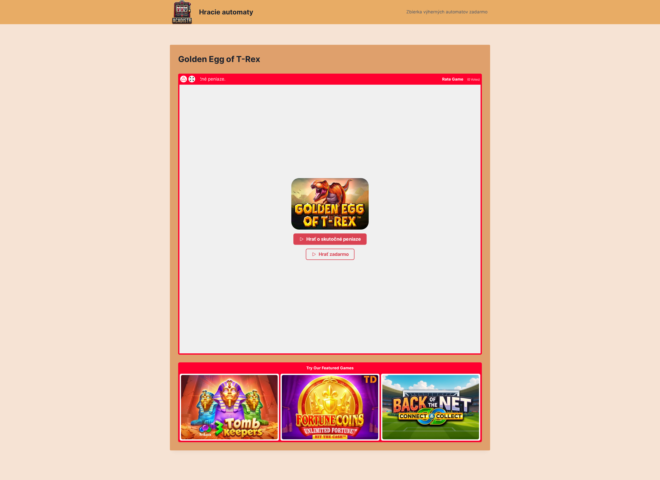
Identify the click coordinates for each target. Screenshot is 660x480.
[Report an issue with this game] (183, 79)
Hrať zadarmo (334, 254)
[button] (330, 204)
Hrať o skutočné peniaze (334, 239)
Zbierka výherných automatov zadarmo (447, 11)
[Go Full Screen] (191, 79)
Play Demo (229, 407)
